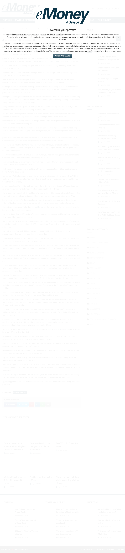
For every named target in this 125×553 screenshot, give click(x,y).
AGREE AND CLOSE (62, 56)
